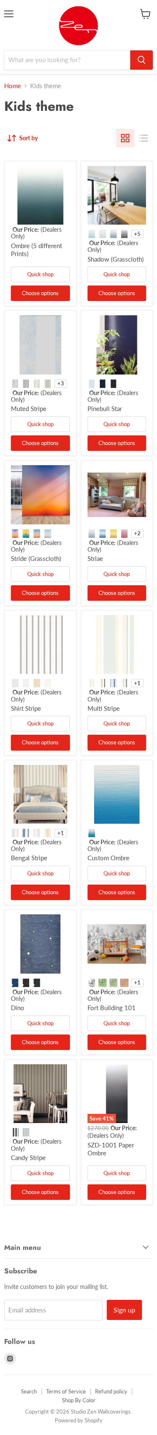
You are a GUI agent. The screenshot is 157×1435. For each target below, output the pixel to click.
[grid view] (125, 138)
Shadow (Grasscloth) (116, 259)
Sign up (124, 1310)
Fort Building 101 (112, 1007)
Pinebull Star (105, 408)
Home (12, 85)
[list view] (143, 138)
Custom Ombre (108, 858)
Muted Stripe (28, 408)
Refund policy (111, 1391)
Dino (17, 1007)
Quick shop (40, 274)
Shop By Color (78, 1400)
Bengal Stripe (29, 858)
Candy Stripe (28, 1157)
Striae (95, 558)
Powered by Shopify (79, 1420)
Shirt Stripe (26, 708)
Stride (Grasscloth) (36, 558)
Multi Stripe (104, 708)
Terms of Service (66, 1391)
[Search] (141, 60)
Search (29, 1391)
